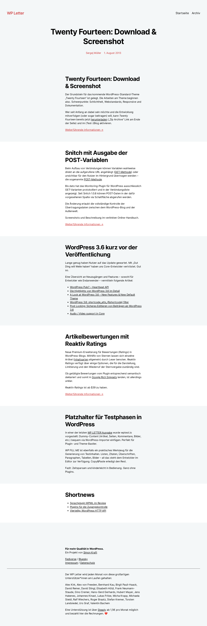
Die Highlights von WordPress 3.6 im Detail (95, 290)
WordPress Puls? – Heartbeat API (89, 287)
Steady (102, 609)
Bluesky (83, 559)
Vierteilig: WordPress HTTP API (88, 510)
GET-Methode (123, 171)
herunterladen (99, 119)
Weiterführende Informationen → (84, 129)
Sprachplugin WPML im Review (88, 503)
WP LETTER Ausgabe (100, 432)
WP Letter (15, 13)
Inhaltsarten (81, 359)
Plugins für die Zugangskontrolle (88, 506)
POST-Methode (93, 179)
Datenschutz (87, 562)
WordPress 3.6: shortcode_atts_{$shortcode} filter (99, 302)
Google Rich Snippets (104, 377)
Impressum (71, 562)
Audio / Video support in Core (87, 313)
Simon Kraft (90, 552)
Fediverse (70, 559)
